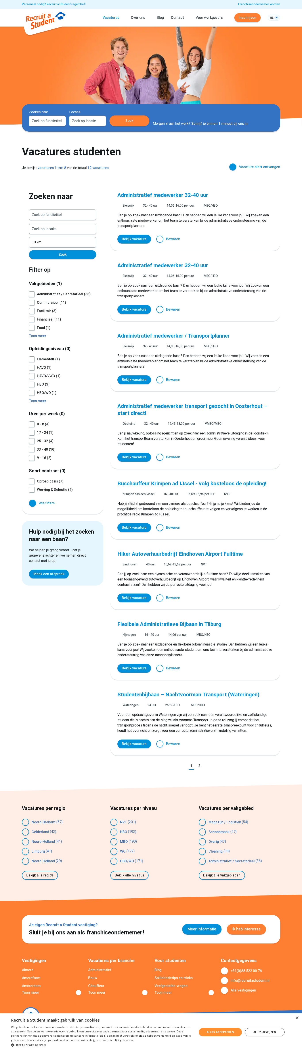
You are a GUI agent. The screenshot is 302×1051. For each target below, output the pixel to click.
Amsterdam (31, 986)
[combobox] (47, 120)
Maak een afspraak (48, 574)
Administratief (99, 970)
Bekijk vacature (134, 239)
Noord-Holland (43, 841)
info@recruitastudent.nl (250, 980)
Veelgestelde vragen (171, 986)
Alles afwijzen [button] (264, 1032)
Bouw (92, 978)
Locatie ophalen (100, 121)
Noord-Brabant (43, 822)
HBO (123, 832)
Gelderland (40, 832)
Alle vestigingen (243, 990)
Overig (213, 841)
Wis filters (47, 503)
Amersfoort (31, 978)
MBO (124, 841)
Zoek (129, 120)
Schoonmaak (218, 832)
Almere (27, 970)
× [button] (297, 1018)
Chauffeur (96, 986)
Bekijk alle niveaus (129, 875)
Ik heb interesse (246, 929)
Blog (160, 17)
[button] (101, 1045)
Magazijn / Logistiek (224, 822)
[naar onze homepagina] (46, 21)
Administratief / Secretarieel (231, 861)
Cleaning (215, 851)
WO (123, 851)
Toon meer (30, 992)
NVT (123, 822)
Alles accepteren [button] (220, 1032)
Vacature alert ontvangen (259, 167)
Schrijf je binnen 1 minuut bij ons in (219, 123)
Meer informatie (201, 929)
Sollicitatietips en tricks (174, 978)
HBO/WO (127, 861)
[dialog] (151, 1032)
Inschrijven (247, 17)
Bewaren (173, 239)
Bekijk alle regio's (40, 875)
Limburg (38, 851)
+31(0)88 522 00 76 (246, 971)
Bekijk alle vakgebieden (222, 875)
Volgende (208, 766)
